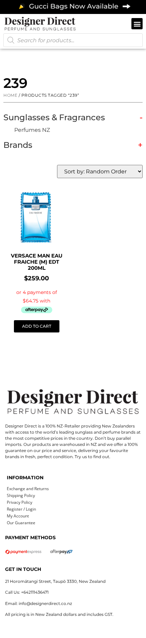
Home (10, 95)
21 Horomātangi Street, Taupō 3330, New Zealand (55, 581)
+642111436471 (35, 592)
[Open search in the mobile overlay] (73, 40)
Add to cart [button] (36, 326)
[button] (137, 23)
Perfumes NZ (32, 130)
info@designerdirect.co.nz (45, 603)
